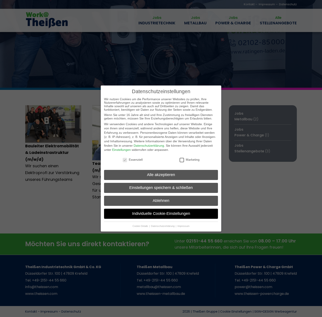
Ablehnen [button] (161, 200)
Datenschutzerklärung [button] (163, 226)
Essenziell (136, 159)
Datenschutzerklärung (149, 145)
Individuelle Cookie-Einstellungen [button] (161, 213)
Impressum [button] (183, 226)
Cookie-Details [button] (141, 226)
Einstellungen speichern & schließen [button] (161, 187)
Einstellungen (121, 149)
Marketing (193, 159)
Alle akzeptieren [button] (161, 175)
